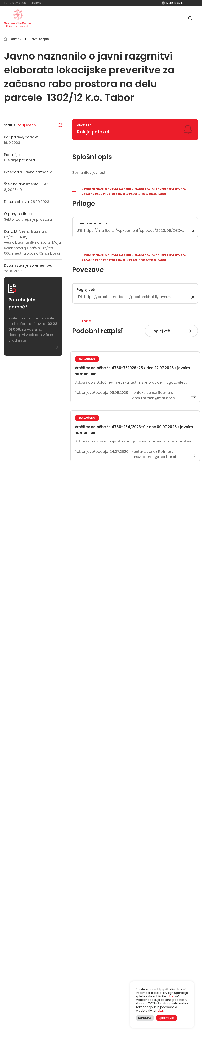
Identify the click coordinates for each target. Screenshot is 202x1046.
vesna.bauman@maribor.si (27, 242)
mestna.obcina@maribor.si (36, 253)
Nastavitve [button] (145, 1018)
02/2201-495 (15, 236)
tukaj (169, 996)
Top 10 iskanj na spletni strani (23, 3)
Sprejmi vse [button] (167, 1018)
